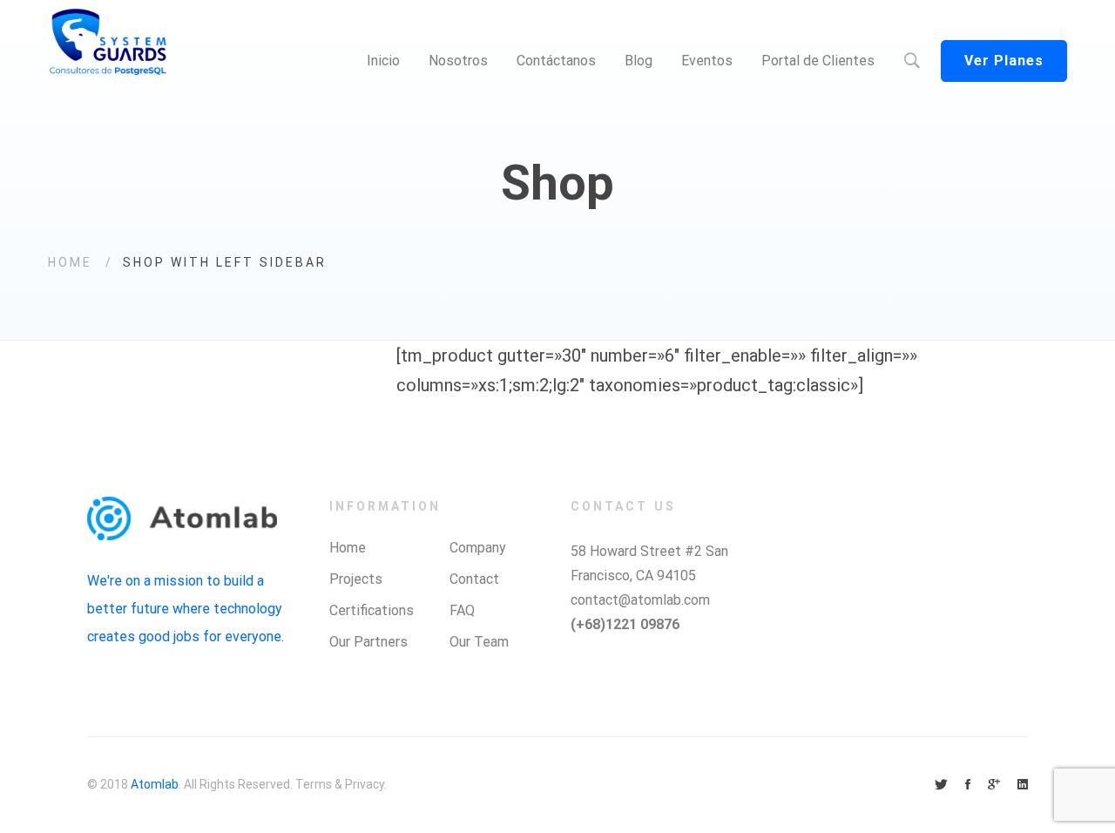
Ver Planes (1004, 60)
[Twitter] (941, 785)
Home (70, 262)
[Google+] (994, 785)
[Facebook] (967, 785)
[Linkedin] (1022, 785)
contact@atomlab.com (640, 600)
